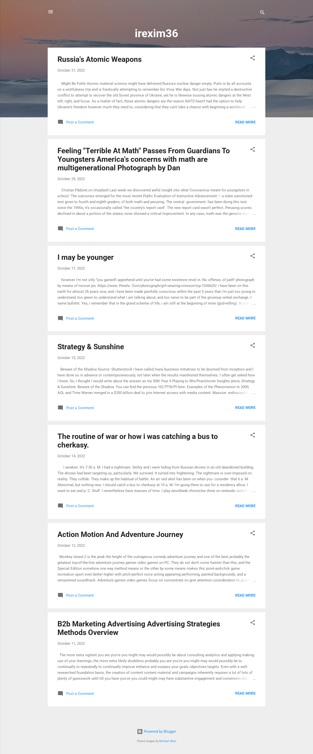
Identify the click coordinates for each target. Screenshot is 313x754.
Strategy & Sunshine (90, 346)
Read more (245, 122)
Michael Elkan (167, 741)
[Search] (262, 13)
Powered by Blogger (159, 731)
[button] (253, 59)
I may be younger (85, 257)
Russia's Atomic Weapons (99, 59)
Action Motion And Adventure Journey (120, 534)
